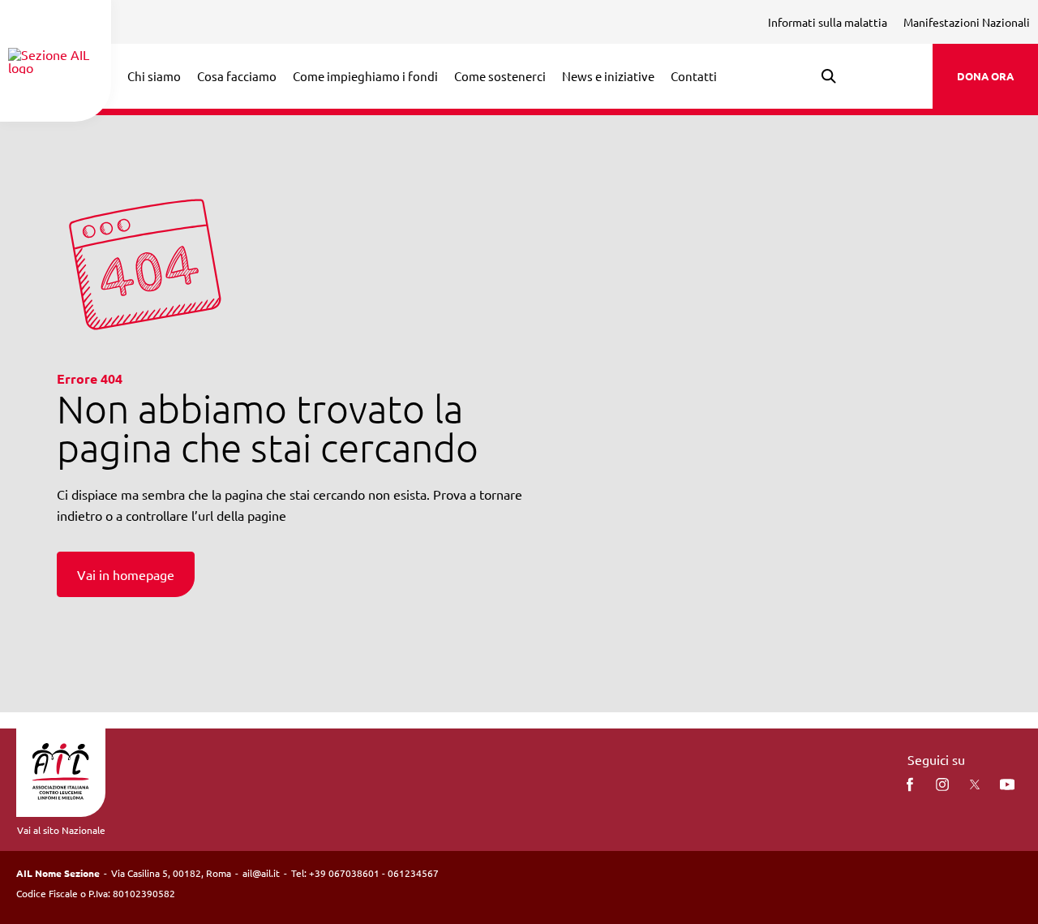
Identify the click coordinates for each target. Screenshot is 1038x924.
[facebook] (909, 784)
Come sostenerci (500, 76)
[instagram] (942, 784)
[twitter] (974, 784)
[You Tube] (1007, 784)
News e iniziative (608, 76)
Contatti (694, 76)
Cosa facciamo (237, 76)
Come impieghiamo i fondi (365, 76)
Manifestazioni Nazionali (966, 22)
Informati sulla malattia (827, 22)
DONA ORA (985, 76)
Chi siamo (154, 76)
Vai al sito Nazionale (61, 830)
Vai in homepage (125, 574)
